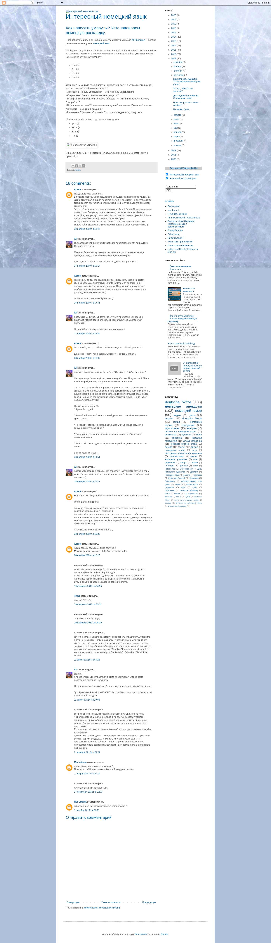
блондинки (170, 481)
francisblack (141, 934)
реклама (198, 475)
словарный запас (175, 450)
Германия (194, 478)
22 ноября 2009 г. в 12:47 (87, 229)
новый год (170, 469)
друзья (194, 447)
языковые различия (176, 459)
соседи (168, 503)
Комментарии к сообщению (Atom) (102, 907)
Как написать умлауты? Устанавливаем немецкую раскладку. (182, 319)
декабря (178, 62)
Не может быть (181, 109)
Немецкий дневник (177, 214)
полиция (169, 465)
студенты (169, 487)
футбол (184, 465)
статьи (77, 170)
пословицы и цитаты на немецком (183, 453)
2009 (174, 58)
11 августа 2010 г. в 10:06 (87, 700)
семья (176, 421)
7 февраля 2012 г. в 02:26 (87, 752)
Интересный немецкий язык (184, 174)
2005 (174, 159)
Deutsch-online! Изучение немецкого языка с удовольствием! (181, 224)
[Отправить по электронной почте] (73, 166)
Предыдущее (149, 902)
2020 (174, 15)
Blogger (164, 934)
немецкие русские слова (183, 444)
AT (75, 239)
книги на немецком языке (186, 500)
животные (177, 438)
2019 (174, 19)
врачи (195, 462)
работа (186, 475)
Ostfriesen (169, 490)
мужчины (186, 434)
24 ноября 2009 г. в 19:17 (87, 266)
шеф (194, 487)
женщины (192, 428)
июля (177, 119)
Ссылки (169, 201)
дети (192, 415)
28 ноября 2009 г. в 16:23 (87, 534)
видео (177, 415)
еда (195, 459)
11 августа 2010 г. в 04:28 (87, 659)
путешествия (177, 456)
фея (183, 487)
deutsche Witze (178, 402)
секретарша (192, 484)
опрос (178, 484)
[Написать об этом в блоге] (76, 166)
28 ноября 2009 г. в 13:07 (87, 358)
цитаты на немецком (177, 506)
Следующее (73, 902)
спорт (183, 462)
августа (178, 115)
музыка (168, 497)
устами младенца (192, 441)
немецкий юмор (188, 411)
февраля (179, 140)
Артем (77, 189)
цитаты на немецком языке (180, 431)
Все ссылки (174, 206)
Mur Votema (80, 762)
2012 (174, 45)
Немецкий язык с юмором (182, 178)
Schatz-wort (174, 234)
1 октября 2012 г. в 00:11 (86, 810)
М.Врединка (138, 40)
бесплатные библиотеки (180, 245)
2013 (174, 41)
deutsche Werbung (189, 490)
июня (177, 123)
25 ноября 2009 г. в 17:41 (87, 302)
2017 (174, 24)
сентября (179, 75)
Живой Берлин (175, 238)
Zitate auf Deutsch (176, 478)
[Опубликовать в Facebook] (83, 166)
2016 (174, 28)
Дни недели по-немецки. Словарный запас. (186, 96)
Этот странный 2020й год (181, 343)
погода (168, 447)
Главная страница (111, 902)
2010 (174, 54)
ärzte (167, 493)
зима (195, 466)
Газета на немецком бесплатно (180, 267)
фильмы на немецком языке (189, 503)
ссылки (169, 418)
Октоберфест (186, 469)
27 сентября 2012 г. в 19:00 (88, 792)
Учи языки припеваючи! (180, 241)
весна (177, 493)
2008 (174, 150)
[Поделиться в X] (80, 166)
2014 (174, 37)
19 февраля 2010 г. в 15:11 (88, 604)
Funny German (175, 230)
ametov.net (173, 210)
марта (177, 136)
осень (178, 497)
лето (194, 450)
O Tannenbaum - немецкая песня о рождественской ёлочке (192, 367)
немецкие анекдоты (183, 406)
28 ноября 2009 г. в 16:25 (87, 555)
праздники (188, 425)
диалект (194, 472)
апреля (178, 132)
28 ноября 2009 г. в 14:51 (87, 457)
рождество (170, 434)
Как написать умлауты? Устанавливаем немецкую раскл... (186, 82)
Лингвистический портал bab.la (184, 217)
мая (176, 128)
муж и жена (172, 428)
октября (178, 71)
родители (170, 462)
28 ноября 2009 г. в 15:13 (87, 481)
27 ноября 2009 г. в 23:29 (87, 333)
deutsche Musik (192, 418)
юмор (199, 434)
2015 (174, 32)
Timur (77, 596)
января (178, 145)
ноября (178, 66)
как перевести (191, 493)
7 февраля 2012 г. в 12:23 (87, 773)
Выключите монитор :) (189, 289)
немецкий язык (101, 43)
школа (193, 456)
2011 (174, 50)
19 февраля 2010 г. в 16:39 (88, 622)
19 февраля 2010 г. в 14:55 (88, 586)
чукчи (187, 497)
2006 (174, 155)
